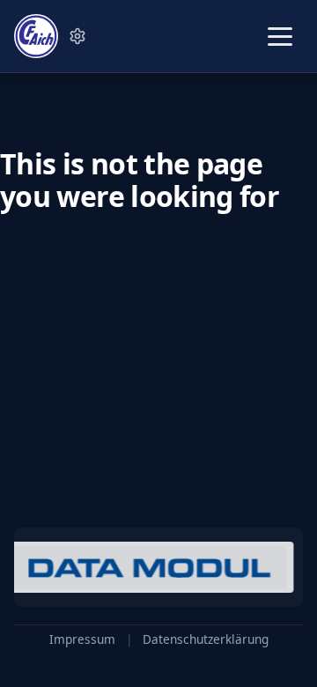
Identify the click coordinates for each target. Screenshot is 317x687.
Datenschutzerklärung (206, 639)
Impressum (82, 639)
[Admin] (77, 36)
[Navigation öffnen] (280, 36)
